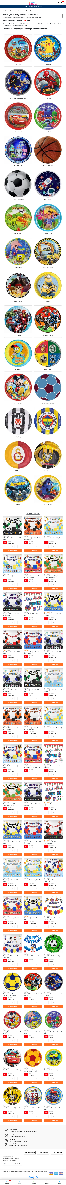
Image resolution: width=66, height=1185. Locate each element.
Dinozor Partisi (18, 233)
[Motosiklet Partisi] (48, 319)
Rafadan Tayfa (48, 233)
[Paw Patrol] (18, 48)
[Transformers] (48, 455)
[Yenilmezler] (18, 319)
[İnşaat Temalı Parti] (48, 251)
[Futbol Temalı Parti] (18, 184)
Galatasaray (18, 471)
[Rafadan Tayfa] (48, 218)
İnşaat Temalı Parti (48, 267)
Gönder (19, 1163)
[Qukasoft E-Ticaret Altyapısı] (33, 1177)
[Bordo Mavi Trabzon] (48, 387)
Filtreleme (29, 513)
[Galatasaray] (18, 455)
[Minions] (48, 285)
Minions (48, 301)
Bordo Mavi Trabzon (48, 403)
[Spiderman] (48, 82)
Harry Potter (47, 369)
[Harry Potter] (48, 353)
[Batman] (18, 489)
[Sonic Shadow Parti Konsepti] (18, 82)
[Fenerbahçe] (48, 421)
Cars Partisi (18, 132)
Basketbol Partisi (48, 166)
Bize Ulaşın (57, 1152)
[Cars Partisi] (18, 116)
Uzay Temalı (47, 199)
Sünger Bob (18, 267)
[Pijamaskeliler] (48, 116)
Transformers (48, 471)
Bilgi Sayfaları (29, 1152)
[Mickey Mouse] (18, 387)
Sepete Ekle (13, 550)
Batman (18, 504)
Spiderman (48, 98)
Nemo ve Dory (48, 504)
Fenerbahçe (48, 437)
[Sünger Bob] (18, 251)
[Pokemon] (48, 48)
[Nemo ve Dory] (48, 489)
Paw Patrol (18, 64)
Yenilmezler (18, 335)
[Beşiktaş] (18, 421)
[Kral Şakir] (18, 353)
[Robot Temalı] (18, 150)
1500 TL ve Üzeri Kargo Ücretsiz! (33, 6)
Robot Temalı (18, 166)
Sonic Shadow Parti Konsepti (18, 98)
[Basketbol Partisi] (48, 150)
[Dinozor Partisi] (18, 218)
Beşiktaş (18, 437)
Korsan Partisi (18, 301)
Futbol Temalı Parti (18, 199)
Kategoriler (43, 1152)
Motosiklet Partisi (48, 335)
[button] (62, 2)
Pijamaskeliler (48, 132)
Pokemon (48, 64)
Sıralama (36, 513)
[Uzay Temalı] (48, 184)
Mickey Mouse (18, 403)
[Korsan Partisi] (18, 285)
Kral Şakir (18, 369)
